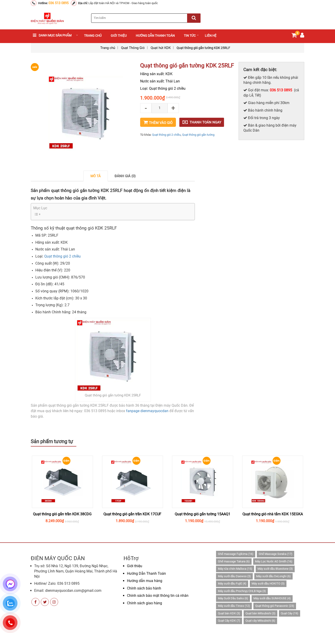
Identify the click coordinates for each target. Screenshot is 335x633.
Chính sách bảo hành (144, 588)
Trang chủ (93, 35)
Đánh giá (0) (125, 176)
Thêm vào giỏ (161, 123)
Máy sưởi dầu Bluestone (275, 568)
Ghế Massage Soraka (275, 554)
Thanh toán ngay (205, 122)
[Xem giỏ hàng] (294, 36)
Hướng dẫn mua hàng (144, 581)
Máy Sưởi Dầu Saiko (233, 598)
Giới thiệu (119, 35)
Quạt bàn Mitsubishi (260, 613)
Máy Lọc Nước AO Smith (273, 561)
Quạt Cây (289, 613)
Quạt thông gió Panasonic (274, 605)
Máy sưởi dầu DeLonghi (273, 576)
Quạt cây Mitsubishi (260, 620)
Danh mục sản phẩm (55, 35)
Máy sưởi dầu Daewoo (234, 576)
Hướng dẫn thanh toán (155, 35)
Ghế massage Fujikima (235, 554)
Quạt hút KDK (161, 48)
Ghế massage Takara (234, 561)
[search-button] (194, 18)
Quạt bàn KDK (229, 613)
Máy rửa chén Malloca (235, 568)
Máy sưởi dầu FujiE (232, 583)
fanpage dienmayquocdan (147, 411)
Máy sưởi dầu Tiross (234, 605)
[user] (302, 36)
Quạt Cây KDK (229, 620)
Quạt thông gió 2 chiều (166, 134)
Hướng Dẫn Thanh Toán (146, 573)
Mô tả (95, 176)
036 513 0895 (59, 3)
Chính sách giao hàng (144, 603)
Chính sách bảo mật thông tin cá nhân (157, 595)
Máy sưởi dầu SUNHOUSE (272, 598)
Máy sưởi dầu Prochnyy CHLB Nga (242, 591)
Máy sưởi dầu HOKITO (268, 583)
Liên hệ (210, 35)
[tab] (95, 176)
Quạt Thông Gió (133, 48)
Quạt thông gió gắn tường (198, 134)
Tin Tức (190, 35)
